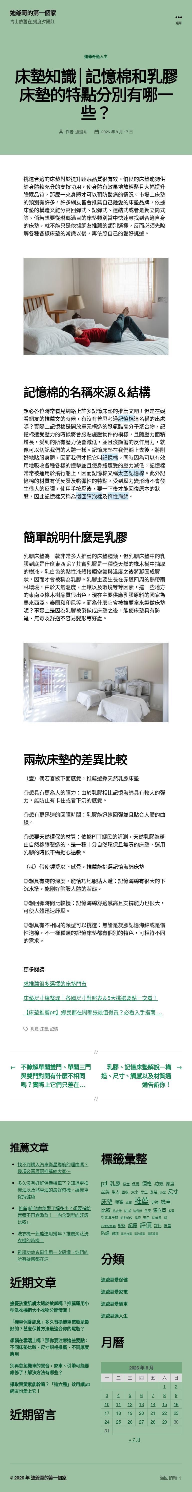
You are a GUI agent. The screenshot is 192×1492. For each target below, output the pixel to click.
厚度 (170, 1184)
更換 (154, 1202)
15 (164, 1404)
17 (106, 1413)
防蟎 (105, 1233)
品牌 (105, 1191)
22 (164, 1413)
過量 (167, 1225)
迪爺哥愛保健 (114, 1280)
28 (152, 1421)
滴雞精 (137, 1210)
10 (106, 1404)
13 (141, 1404)
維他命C (126, 1217)
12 (130, 1404)
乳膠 (34, 1029)
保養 (135, 1183)
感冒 (129, 1202)
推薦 (141, 1200)
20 (141, 1413)
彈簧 (119, 1202)
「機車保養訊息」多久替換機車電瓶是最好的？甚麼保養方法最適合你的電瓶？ (49, 1325)
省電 (171, 1210)
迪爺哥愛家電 (114, 1292)
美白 (146, 1217)
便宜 (126, 1183)
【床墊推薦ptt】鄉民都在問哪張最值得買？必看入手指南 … (93, 1012)
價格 (147, 1183)
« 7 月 (134, 1439)
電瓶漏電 (153, 1233)
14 (152, 1404)
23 (176, 1413)
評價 (146, 1224)
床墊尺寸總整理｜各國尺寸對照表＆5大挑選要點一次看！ (91, 997)
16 (176, 1404)
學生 (144, 1191)
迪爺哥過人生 (96, 56)
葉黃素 (156, 1217)
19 (130, 1413)
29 (164, 1421)
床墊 (44, 1029)
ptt (104, 1183)
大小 (134, 1191)
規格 (121, 1225)
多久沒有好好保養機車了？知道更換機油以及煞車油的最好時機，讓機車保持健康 (53, 1190)
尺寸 (173, 1191)
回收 (125, 1191)
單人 (115, 1191)
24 (106, 1421)
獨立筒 (159, 1210)
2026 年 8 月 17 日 (117, 132)
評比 (157, 1225)
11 (118, 1404)
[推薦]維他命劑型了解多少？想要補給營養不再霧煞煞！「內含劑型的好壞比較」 (54, 1215)
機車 (165, 1201)
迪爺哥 (81, 132)
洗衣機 (117, 1210)
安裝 (153, 1191)
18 (118, 1413)
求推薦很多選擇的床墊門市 (55, 983)
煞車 (147, 1210)
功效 (159, 1183)
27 (141, 1421)
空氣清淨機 (109, 1217)
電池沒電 (126, 1233)
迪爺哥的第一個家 (33, 13)
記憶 (54, 1029)
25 (118, 1421)
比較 (105, 1209)
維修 (137, 1217)
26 (130, 1421)
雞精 (115, 1233)
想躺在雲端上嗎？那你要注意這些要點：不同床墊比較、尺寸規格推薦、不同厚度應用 (49, 1347)
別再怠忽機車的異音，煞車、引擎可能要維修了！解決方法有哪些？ (49, 1369)
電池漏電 (139, 1233)
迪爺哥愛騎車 (114, 1304)
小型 (163, 1192)
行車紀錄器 (108, 1226)
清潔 (127, 1210)
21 (152, 1413)
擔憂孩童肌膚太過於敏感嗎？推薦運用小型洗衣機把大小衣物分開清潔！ (49, 1306)
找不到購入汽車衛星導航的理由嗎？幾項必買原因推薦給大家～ (53, 1167)
